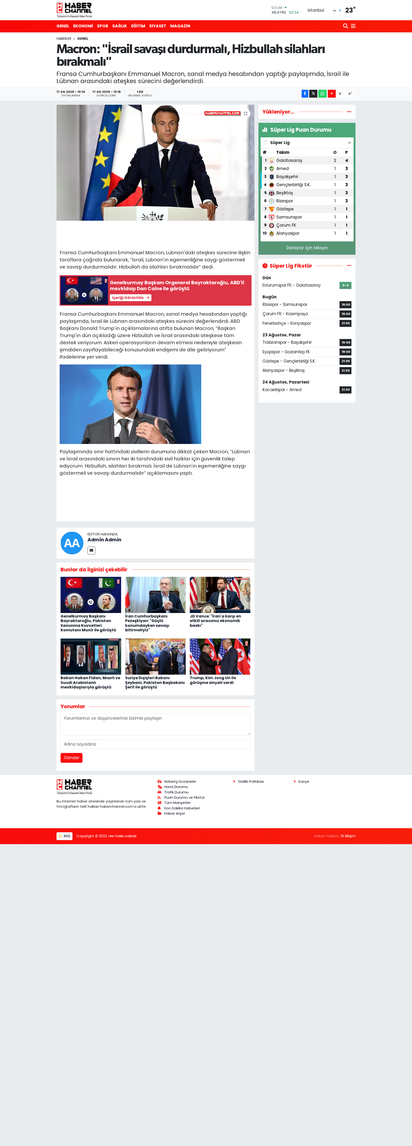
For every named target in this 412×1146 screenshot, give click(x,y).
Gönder (71, 758)
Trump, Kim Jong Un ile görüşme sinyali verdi (213, 680)
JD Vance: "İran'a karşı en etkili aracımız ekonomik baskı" (215, 620)
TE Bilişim (347, 835)
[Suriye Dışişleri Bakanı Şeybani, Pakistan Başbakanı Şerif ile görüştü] (155, 656)
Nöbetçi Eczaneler (180, 781)
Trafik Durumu (176, 792)
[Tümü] (349, 112)
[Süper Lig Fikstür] (349, 266)
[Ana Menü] (352, 26)
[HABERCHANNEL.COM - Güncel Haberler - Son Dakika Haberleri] (74, 10)
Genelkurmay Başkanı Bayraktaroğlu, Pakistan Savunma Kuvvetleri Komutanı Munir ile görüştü (88, 623)
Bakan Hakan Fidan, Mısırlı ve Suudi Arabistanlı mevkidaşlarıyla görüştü (90, 682)
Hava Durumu (176, 786)
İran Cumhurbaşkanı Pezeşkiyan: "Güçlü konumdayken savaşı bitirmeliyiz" (147, 623)
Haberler (64, 38)
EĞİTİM (138, 26)
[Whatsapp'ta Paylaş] (322, 94)
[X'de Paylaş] (313, 94)
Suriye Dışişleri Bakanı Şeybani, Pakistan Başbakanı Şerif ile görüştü (155, 682)
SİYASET (157, 26)
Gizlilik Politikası (251, 781)
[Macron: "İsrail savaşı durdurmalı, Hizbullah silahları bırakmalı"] (156, 163)
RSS (66, 835)
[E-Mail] (91, 550)
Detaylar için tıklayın (307, 248)
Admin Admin (104, 539)
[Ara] (346, 26)
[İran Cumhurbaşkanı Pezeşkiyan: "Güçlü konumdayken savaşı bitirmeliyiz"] (155, 594)
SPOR (102, 26)
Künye (304, 781)
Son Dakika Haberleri (182, 808)
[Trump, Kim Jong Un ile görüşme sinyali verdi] (220, 656)
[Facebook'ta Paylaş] (305, 94)
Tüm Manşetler (177, 802)
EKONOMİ (83, 26)
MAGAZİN (180, 26)
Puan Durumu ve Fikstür (184, 797)
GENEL (63, 26)
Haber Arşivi (174, 813)
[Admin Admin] (72, 542)
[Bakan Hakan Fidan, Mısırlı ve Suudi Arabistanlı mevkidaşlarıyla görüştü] (91, 656)
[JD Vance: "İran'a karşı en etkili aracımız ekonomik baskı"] (220, 594)
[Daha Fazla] (332, 94)
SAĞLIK (119, 26)
